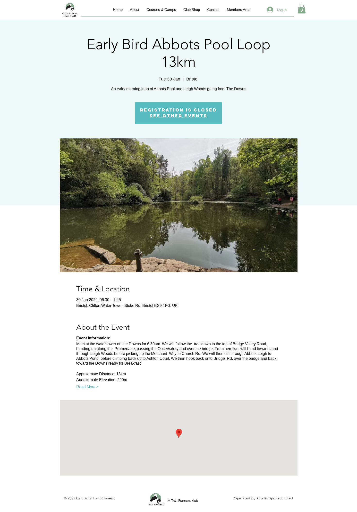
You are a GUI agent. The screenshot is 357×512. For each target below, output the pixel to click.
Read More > (87, 387)
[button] (302, 9)
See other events (178, 116)
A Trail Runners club (183, 500)
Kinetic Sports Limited (274, 498)
